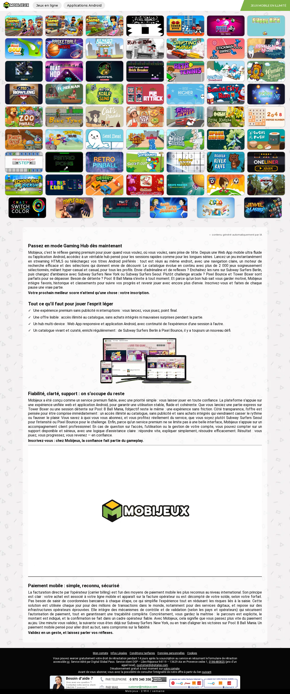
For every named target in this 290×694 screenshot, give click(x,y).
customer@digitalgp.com (152, 665)
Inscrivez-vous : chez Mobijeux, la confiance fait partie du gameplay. (85, 440)
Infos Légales (119, 653)
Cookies (192, 653)
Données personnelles (171, 653)
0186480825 (217, 661)
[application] (145, 511)
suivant (206, 672)
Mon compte (100, 653)
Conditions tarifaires (142, 653)
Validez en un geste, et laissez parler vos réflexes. (70, 633)
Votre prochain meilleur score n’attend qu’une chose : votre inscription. (89, 293)
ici (68, 661)
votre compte (171, 668)
